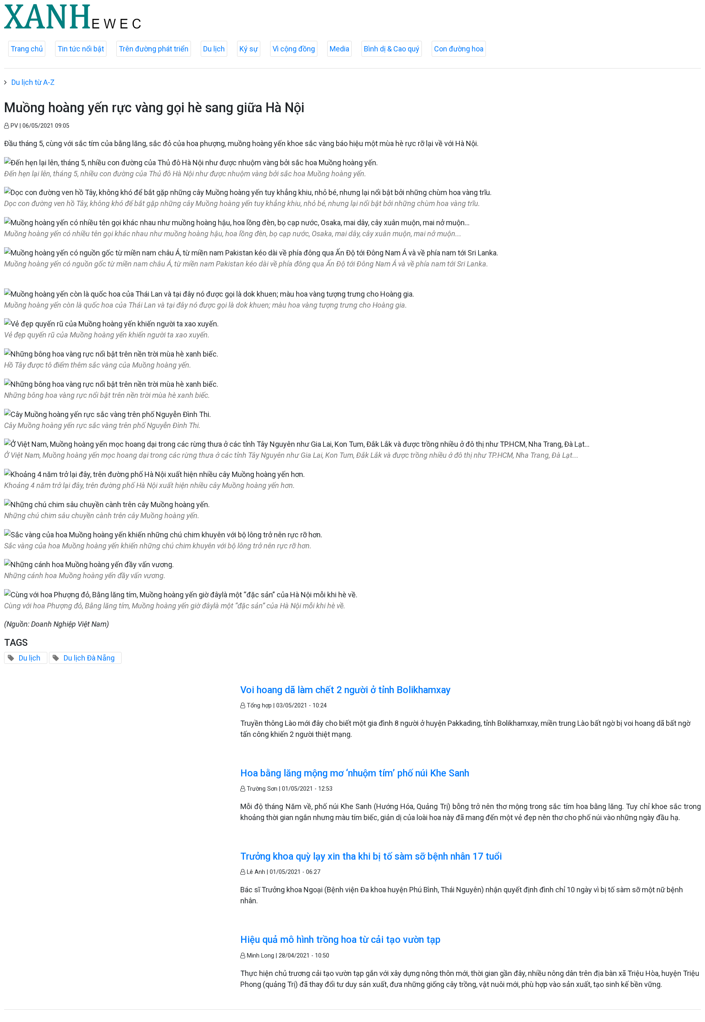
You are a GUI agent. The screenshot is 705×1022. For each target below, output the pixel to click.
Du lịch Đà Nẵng (89, 658)
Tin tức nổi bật (81, 48)
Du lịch (214, 48)
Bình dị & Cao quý (391, 48)
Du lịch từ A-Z (33, 82)
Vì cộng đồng (294, 48)
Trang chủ (27, 48)
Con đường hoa (458, 48)
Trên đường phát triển (153, 48)
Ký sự (248, 48)
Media (339, 48)
